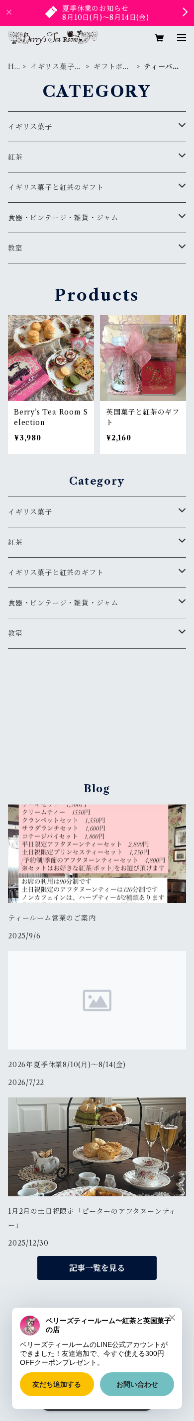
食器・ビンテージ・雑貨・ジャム (63, 217)
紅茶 (15, 157)
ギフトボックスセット (112, 67)
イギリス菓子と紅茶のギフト (56, 67)
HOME (11, 67)
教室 (15, 248)
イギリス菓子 (30, 126)
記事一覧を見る (97, 1268)
